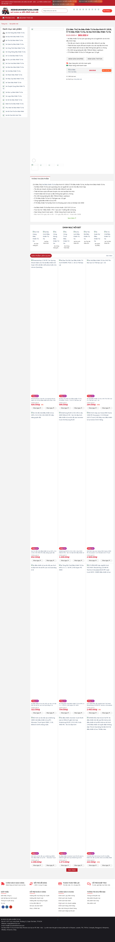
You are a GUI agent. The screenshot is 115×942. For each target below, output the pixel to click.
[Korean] (90, 10)
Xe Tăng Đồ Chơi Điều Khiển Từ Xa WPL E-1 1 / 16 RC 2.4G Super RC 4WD (72, 704)
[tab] (40, 179)
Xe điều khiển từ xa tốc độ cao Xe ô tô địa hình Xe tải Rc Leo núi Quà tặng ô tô (43, 704)
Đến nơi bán (106, 70)
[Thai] (96, 10)
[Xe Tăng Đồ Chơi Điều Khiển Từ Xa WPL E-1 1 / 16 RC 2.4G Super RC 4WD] (72, 631)
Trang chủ (10, 18)
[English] (78, 10)
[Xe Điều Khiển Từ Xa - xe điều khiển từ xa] (20, 11)
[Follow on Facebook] (3, 906)
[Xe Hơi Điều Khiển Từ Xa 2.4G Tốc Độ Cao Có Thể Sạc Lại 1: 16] (100, 326)
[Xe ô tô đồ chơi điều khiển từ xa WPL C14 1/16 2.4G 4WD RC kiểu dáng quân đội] (44, 479)
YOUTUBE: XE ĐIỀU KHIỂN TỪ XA (91, 1)
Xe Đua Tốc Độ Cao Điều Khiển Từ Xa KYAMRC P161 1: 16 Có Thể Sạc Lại (70, 399)
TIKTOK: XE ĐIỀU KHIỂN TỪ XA (64, 4)
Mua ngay (36, 408)
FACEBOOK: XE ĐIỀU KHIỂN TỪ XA (65, 1)
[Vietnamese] (99, 10)
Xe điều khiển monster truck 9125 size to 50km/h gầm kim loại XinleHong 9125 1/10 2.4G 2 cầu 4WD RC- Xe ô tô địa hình (72, 857)
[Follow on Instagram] (6, 906)
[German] (81, 10)
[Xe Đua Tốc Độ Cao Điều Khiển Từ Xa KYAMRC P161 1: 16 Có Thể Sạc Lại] (72, 326)
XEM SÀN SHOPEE (75, 59)
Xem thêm (71, 218)
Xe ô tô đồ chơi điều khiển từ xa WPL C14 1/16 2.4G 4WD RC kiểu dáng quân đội (43, 552)
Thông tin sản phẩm (40, 179)
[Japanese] (87, 10)
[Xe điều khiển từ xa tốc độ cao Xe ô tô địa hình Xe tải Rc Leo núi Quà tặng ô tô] (44, 631)
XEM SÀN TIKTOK (94, 59)
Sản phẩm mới (14, 24)
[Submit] (65, 10)
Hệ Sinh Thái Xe (26, 18)
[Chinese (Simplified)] (74, 11)
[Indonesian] (84, 10)
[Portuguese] (93, 10)
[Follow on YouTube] (10, 906)
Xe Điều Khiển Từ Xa (49, 184)
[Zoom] (34, 160)
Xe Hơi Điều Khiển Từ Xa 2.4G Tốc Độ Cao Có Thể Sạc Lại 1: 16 (99, 399)
